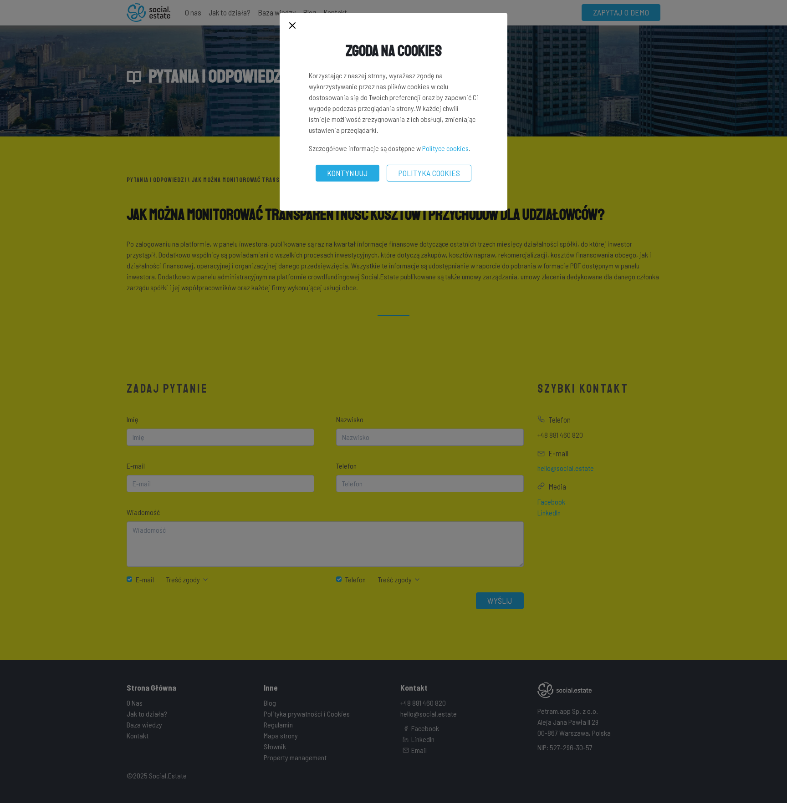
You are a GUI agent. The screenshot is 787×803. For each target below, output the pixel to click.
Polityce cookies (445, 148)
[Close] (292, 26)
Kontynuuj (347, 173)
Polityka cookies (429, 173)
